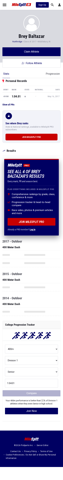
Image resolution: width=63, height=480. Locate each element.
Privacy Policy (30, 451)
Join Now (31, 410)
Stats (6, 73)
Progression (53, 73)
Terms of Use (46, 451)
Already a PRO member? (21, 229)
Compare (31, 393)
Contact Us (15, 451)
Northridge (17, 42)
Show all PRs (8, 104)
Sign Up (42, 5)
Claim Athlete (31, 51)
